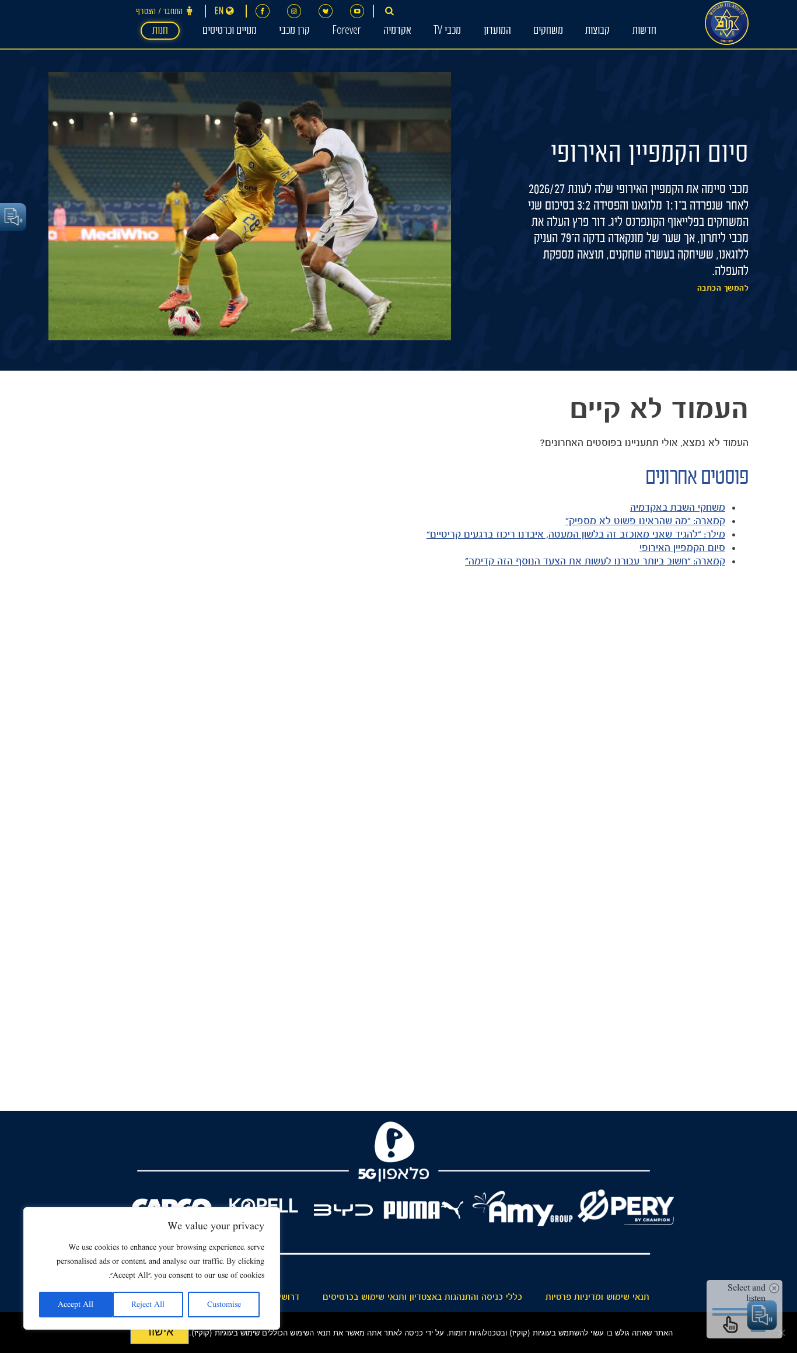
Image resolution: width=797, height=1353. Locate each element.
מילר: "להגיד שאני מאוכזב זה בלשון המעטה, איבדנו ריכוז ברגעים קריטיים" (576, 534)
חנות (160, 31)
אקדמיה (397, 31)
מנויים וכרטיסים (229, 31)
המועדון (497, 31)
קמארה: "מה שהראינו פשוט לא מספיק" (645, 520)
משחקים (548, 31)
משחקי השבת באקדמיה (677, 507)
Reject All (148, 1304)
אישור (159, 1331)
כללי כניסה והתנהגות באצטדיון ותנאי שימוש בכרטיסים (422, 1297)
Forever (346, 31)
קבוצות (597, 31)
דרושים (286, 1297)
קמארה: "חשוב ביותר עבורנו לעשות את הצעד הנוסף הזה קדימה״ (595, 561)
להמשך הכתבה (723, 288)
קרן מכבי (294, 31)
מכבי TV (447, 31)
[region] (151, 1268)
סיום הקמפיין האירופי (682, 547)
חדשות (644, 31)
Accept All (75, 1304)
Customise (224, 1304)
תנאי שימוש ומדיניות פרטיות (597, 1297)
